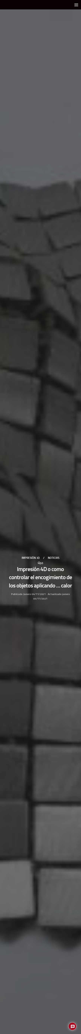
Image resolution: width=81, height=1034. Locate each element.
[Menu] (76, 4)
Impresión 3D (31, 558)
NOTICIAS (53, 558)
